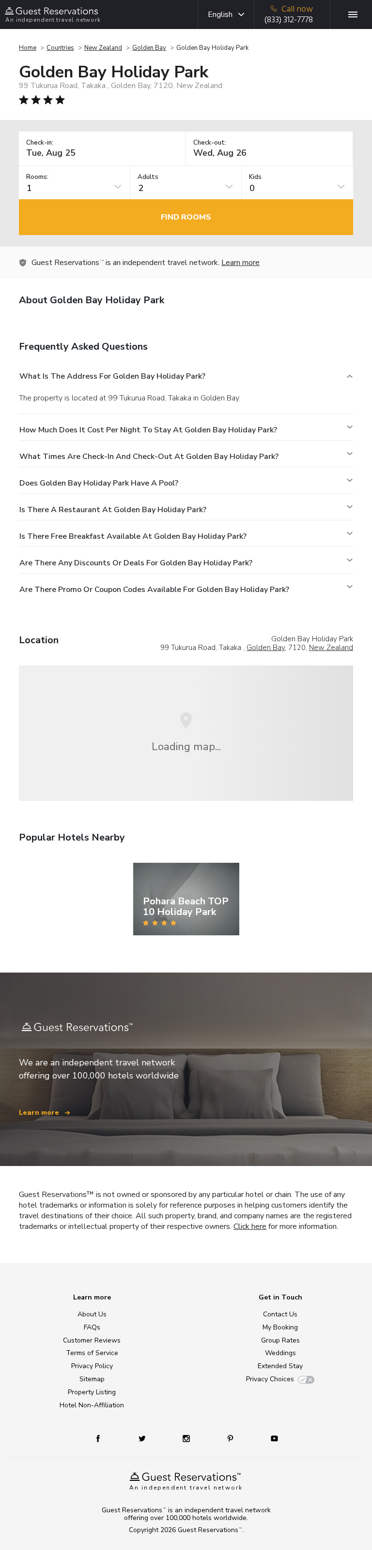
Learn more (240, 262)
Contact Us (280, 1314)
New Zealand (103, 48)
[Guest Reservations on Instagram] (187, 1438)
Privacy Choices (270, 1379)
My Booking (280, 1327)
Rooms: (37, 177)
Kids (255, 177)
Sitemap (92, 1379)
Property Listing (92, 1392)
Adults (148, 177)
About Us (92, 1314)
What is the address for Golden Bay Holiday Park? (112, 376)
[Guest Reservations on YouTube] (270, 1438)
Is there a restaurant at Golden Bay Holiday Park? (112, 509)
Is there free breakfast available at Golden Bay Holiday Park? (133, 536)
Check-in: (39, 143)
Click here (249, 1226)
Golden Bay (149, 48)
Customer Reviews (92, 1340)
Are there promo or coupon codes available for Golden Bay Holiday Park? (154, 589)
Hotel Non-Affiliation (92, 1405)
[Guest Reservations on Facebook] (103, 1438)
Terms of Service (92, 1353)
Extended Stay (280, 1366)
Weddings (280, 1353)
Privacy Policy (92, 1366)
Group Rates (280, 1340)
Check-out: (209, 143)
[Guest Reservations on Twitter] (143, 1438)
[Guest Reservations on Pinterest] (231, 1438)
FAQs (92, 1327)
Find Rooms (186, 217)
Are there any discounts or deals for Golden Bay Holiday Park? (135, 563)
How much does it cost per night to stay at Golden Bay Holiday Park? (148, 430)
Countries (60, 48)
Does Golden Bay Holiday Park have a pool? (98, 483)
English (220, 14)
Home (27, 48)
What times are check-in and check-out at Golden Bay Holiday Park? (149, 456)
